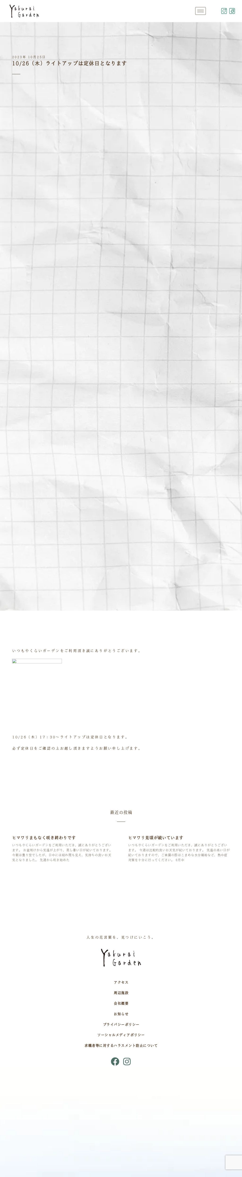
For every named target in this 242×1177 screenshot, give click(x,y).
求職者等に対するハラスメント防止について (121, 1045)
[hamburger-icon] (200, 11)
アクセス (121, 982)
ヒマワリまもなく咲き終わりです (44, 837)
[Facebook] (115, 1061)
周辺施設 (121, 993)
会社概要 (121, 1003)
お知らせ (121, 1014)
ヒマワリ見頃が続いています (155, 837)
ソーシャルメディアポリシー (121, 1035)
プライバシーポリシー (121, 1024)
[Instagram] (127, 1061)
